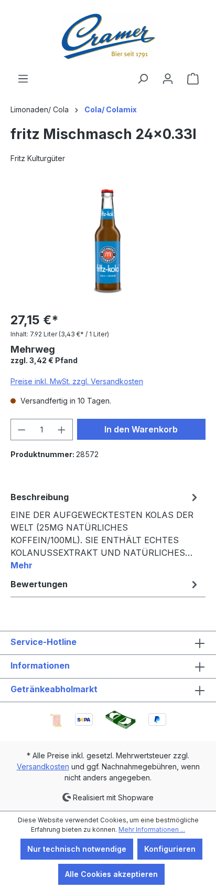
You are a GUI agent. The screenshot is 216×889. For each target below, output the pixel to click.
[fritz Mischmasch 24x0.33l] (108, 244)
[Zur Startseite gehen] (108, 36)
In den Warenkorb (141, 429)
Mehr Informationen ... (151, 829)
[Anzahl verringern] (21, 429)
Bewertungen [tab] (39, 584)
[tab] (105, 530)
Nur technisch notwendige (76, 848)
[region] (108, 244)
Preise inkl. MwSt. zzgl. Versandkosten (76, 381)
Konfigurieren (170, 848)
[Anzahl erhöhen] (62, 429)
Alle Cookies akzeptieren (111, 874)
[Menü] (23, 78)
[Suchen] (142, 78)
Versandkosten (43, 766)
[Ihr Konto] (167, 78)
